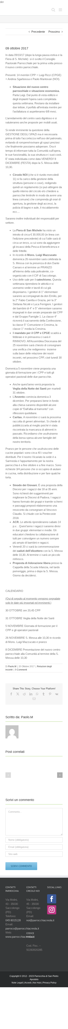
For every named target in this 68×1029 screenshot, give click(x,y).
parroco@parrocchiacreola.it (22, 928)
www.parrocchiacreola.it (19, 936)
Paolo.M (12, 666)
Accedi (27, 982)
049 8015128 (13, 920)
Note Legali (17, 982)
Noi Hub (37, 982)
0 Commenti (21, 669)
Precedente (38, 31)
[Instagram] (51, 909)
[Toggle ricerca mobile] (53, 10)
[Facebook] (51, 898)
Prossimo (54, 31)
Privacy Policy (49, 982)
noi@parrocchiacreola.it (40, 920)
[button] (8, 775)
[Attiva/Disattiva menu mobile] (61, 10)
